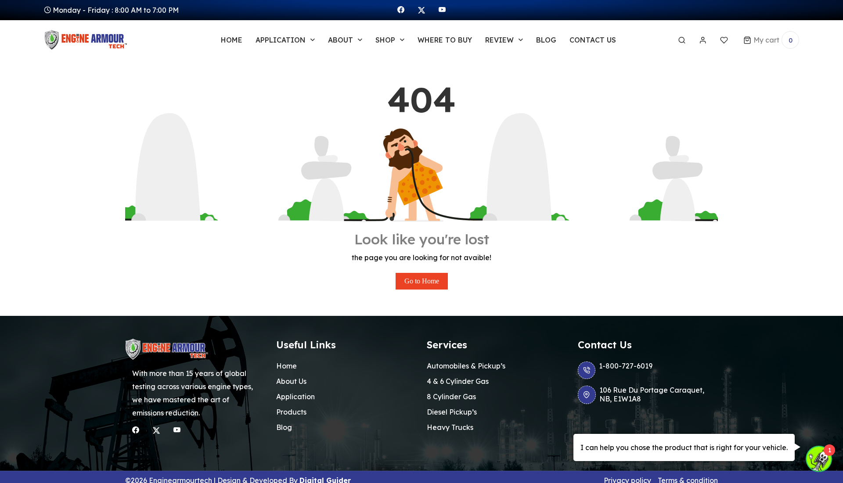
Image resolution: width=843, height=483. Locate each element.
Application (295, 396)
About (340, 40)
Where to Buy (445, 40)
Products (291, 412)
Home (231, 40)
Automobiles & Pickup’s (466, 365)
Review (499, 40)
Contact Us (592, 40)
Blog (546, 40)
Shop (385, 40)
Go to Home (421, 281)
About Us (291, 381)
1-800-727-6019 (625, 365)
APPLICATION (281, 40)
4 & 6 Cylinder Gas (458, 381)
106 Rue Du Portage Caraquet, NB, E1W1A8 (651, 394)
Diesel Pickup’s (452, 412)
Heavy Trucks (450, 427)
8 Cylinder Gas (451, 396)
